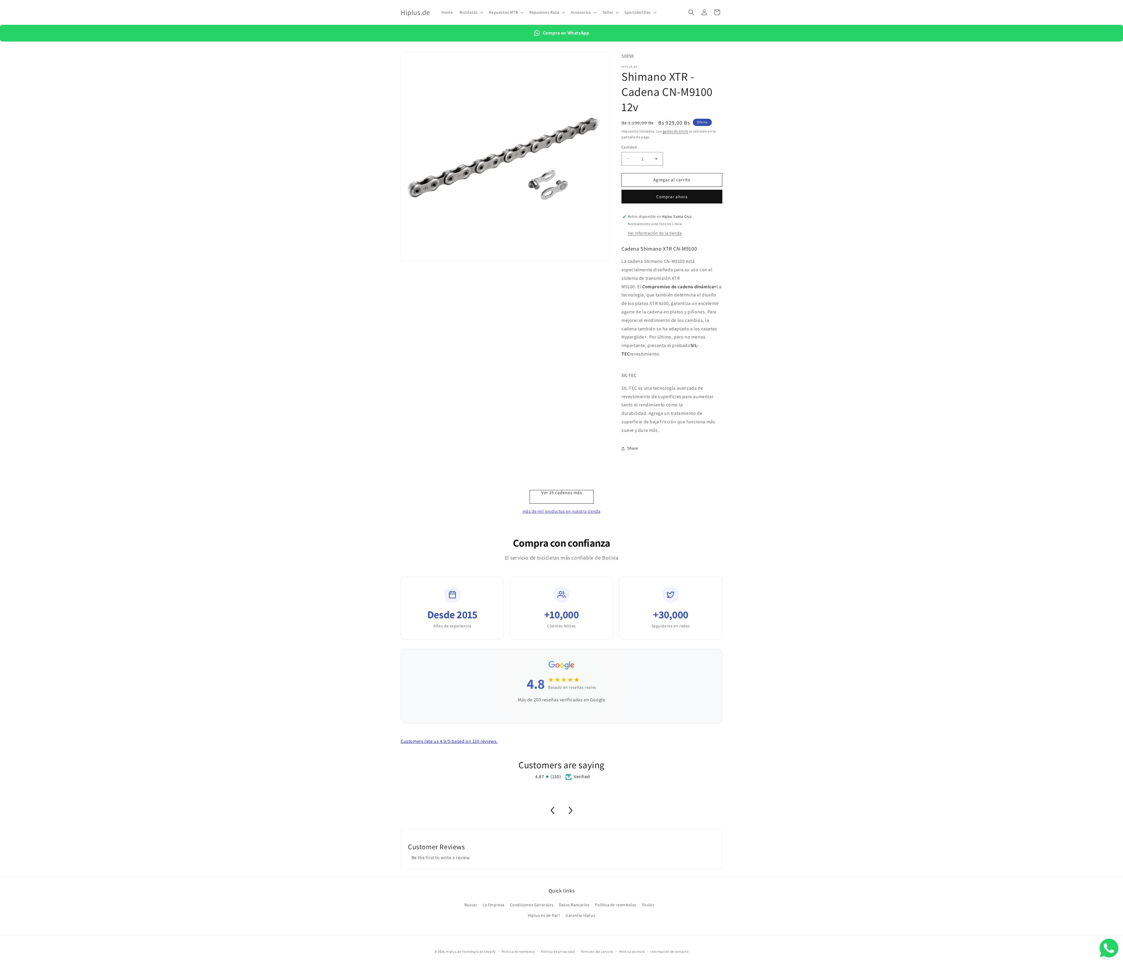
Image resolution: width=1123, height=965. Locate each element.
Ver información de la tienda (655, 233)
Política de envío (632, 952)
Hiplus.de (453, 952)
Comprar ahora (672, 196)
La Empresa (493, 904)
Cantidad (629, 147)
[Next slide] (571, 810)
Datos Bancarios (574, 904)
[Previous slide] (552, 810)
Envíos (648, 904)
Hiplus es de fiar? (544, 915)
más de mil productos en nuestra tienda (562, 511)
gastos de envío (675, 131)
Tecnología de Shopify (479, 952)
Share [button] (632, 448)
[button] (470, 12)
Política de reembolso (616, 904)
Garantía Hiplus (580, 915)
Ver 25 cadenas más (561, 492)
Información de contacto (669, 952)
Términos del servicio (597, 952)
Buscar (470, 904)
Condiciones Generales (532, 904)
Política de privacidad (558, 952)
